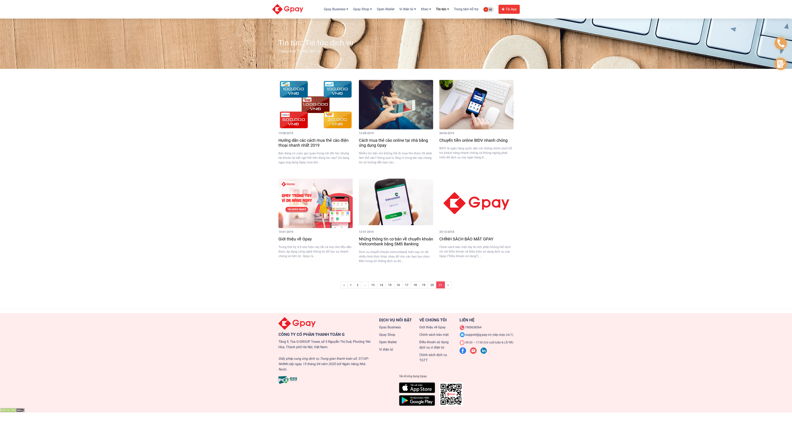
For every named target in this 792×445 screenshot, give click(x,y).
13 (373, 285)
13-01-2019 (285, 231)
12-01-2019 (366, 231)
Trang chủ (286, 51)
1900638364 (473, 327)
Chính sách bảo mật (434, 335)
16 (398, 285)
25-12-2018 (446, 231)
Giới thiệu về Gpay (432, 327)
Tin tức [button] (441, 9)
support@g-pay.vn (489, 335)
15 (389, 285)
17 (406, 285)
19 (423, 285)
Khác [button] (425, 9)
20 (432, 285)
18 (415, 285)
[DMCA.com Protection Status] (12, 410)
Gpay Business (390, 327)
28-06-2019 (446, 133)
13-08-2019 (285, 133)
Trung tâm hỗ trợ (466, 9)
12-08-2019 (366, 133)
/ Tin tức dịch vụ (299, 51)
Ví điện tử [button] (406, 9)
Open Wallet (385, 9)
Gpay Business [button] (335, 9)
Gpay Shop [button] (361, 9)
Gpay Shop (387, 335)
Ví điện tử (386, 349)
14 (381, 285)
